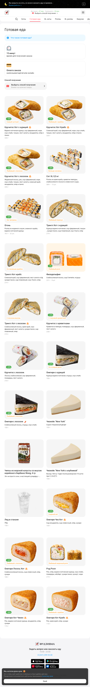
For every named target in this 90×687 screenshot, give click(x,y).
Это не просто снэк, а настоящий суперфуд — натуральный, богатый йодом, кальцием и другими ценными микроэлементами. (24, 476)
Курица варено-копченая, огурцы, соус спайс (63, 376)
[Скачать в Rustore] (52, 666)
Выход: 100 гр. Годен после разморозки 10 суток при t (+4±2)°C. (64, 475)
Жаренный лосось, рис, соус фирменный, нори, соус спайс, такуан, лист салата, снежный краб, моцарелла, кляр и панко (23, 182)
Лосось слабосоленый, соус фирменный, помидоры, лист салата (20, 377)
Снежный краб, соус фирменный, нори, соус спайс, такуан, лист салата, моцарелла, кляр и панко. (65, 132)
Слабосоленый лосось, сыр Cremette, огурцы (63, 277)
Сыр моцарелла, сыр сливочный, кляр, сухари (63, 523)
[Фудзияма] (7, 12)
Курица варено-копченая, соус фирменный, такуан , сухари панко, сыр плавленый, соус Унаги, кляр (65, 230)
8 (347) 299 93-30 (45, 655)
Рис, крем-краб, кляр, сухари (57, 621)
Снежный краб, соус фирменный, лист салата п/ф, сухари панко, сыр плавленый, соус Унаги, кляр (24, 279)
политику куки (47, 676)
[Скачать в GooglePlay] (52, 661)
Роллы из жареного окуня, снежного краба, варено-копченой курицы (21, 230)
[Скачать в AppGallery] (38, 666)
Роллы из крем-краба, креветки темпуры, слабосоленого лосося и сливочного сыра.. (63, 181)
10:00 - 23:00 (45, 652)
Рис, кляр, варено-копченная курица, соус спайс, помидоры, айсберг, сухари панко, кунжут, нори (64, 573)
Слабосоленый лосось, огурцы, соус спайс (21, 425)
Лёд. (6, 523)
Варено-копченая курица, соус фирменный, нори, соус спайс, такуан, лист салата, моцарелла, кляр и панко (24, 133)
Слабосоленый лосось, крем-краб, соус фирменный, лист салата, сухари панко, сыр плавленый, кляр (21, 329)
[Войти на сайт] (83, 12)
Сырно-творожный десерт (56, 425)
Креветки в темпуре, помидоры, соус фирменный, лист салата (65, 328)
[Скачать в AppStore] (38, 661)
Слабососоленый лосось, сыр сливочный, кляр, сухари (23, 573)
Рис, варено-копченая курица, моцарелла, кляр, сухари (23, 622)
